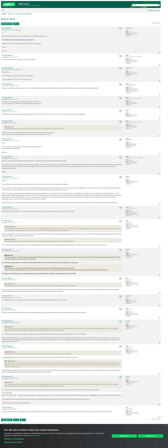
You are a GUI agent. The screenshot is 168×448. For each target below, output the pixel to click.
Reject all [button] (150, 436)
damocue (128, 138)
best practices (8, 357)
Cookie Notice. (35, 435)
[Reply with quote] (120, 28)
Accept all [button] (124, 436)
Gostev (127, 55)
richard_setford (129, 27)
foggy (127, 220)
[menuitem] (157, 10)
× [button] (166, 426)
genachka (128, 176)
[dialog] (84, 436)
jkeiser (127, 109)
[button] (56, 439)
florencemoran (129, 295)
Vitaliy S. (128, 83)
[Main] (9, 4)
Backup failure (8, 19)
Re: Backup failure (7, 55)
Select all (9, 393)
